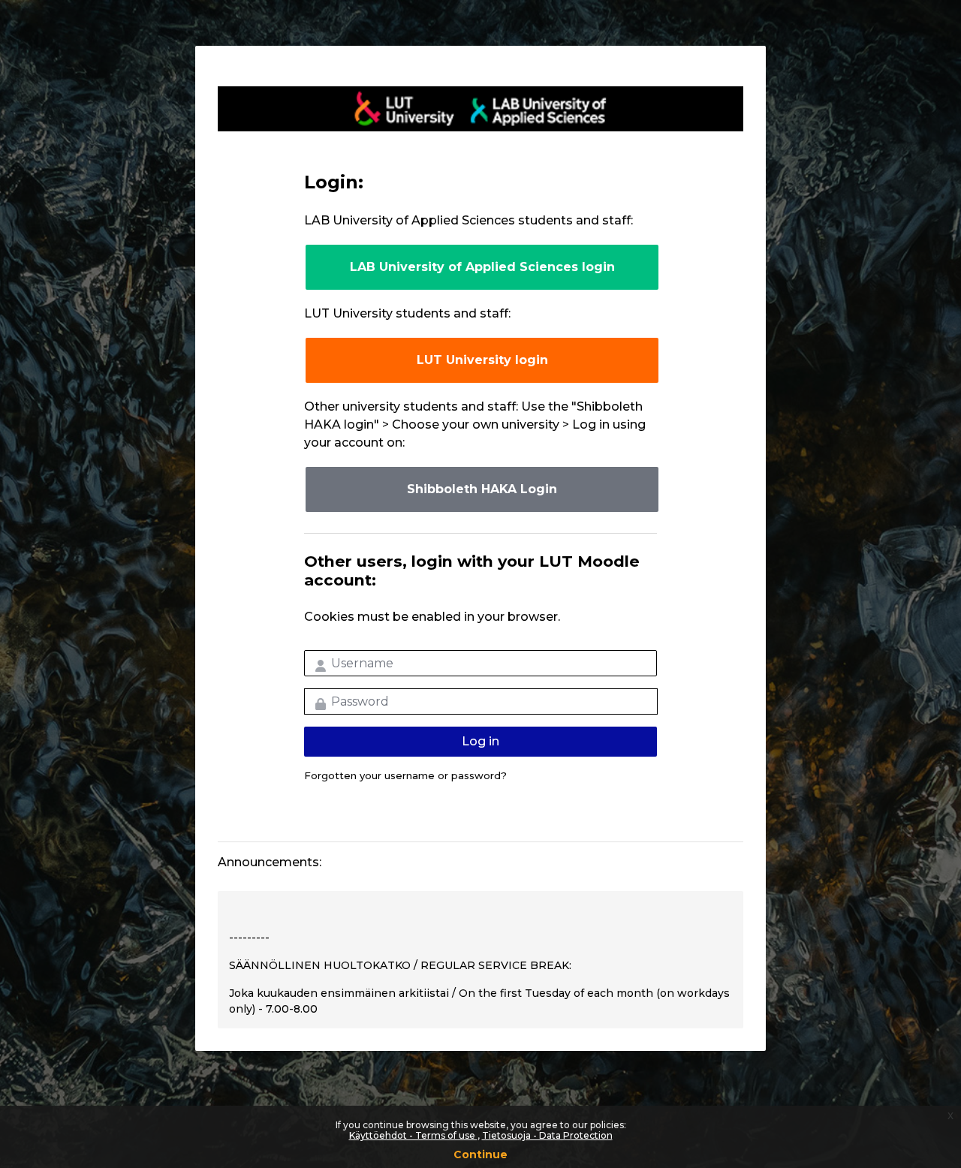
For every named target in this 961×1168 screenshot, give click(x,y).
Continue (480, 1154)
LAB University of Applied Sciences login (482, 267)
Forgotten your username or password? (405, 775)
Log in (480, 741)
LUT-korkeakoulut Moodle (480, 108)
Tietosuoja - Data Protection (547, 1135)
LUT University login (482, 360)
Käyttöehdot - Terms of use (413, 1135)
